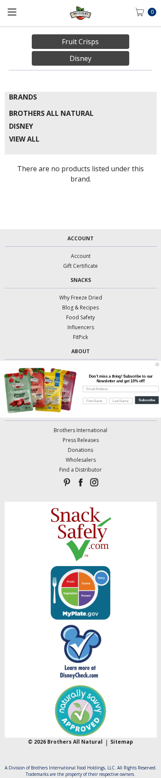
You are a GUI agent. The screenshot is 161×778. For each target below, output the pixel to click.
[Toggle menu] (12, 12)
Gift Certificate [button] (80, 265)
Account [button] (81, 256)
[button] (80, 534)
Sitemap (121, 741)
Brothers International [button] (80, 430)
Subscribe (147, 399)
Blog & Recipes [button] (80, 307)
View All (24, 139)
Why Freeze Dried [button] (80, 297)
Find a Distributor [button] (80, 469)
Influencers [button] (80, 327)
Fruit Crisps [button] (80, 41)
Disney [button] (80, 58)
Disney (21, 126)
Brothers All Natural (51, 113)
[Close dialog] (157, 364)
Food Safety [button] (80, 317)
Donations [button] (80, 450)
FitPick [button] (80, 337)
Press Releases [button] (81, 440)
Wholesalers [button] (81, 459)
